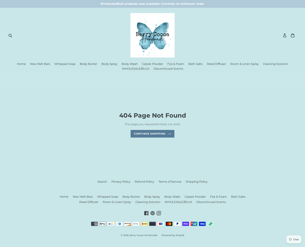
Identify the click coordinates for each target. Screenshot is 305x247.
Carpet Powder (152, 64)
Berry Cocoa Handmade (144, 235)
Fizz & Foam (175, 64)
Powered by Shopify (173, 235)
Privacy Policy (120, 181)
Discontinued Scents (168, 68)
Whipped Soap (65, 64)
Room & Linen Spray (244, 64)
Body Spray (109, 64)
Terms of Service (170, 181)
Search (102, 181)
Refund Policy (144, 181)
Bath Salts (195, 64)
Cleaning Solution (275, 64)
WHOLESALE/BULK (135, 68)
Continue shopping (150, 133)
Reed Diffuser (216, 64)
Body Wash (130, 64)
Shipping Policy (197, 181)
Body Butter (88, 64)
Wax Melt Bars (40, 64)
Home (21, 64)
